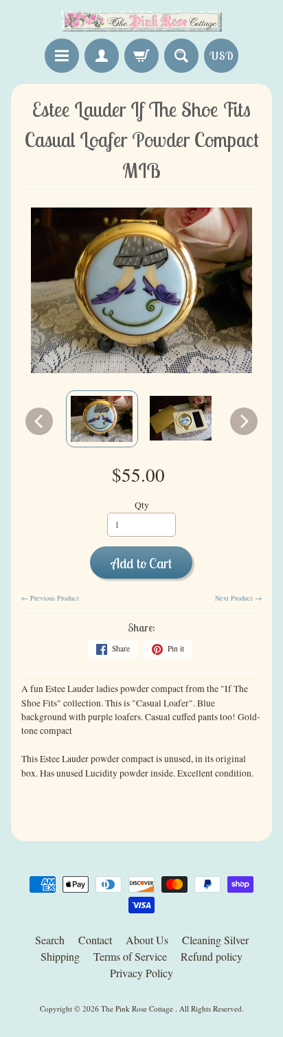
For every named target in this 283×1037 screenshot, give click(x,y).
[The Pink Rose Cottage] (141, 21)
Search (50, 940)
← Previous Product (50, 598)
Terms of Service (130, 956)
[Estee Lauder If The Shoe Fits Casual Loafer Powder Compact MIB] (102, 418)
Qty (142, 505)
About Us (147, 940)
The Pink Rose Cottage (138, 1008)
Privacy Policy (141, 973)
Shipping (60, 956)
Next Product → (238, 598)
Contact (95, 940)
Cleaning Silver (215, 940)
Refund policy (211, 956)
